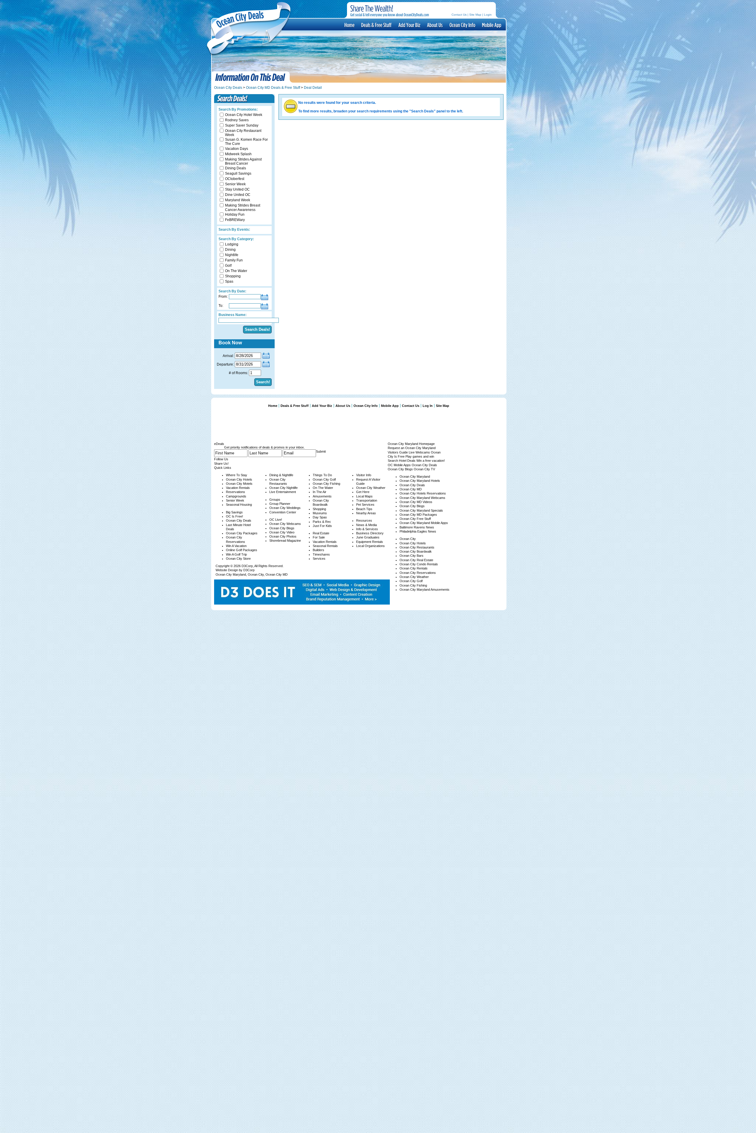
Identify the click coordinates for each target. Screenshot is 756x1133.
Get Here (362, 492)
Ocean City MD (276, 574)
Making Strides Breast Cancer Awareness (242, 207)
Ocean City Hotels (239, 479)
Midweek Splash (238, 154)
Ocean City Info (462, 25)
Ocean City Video (281, 532)
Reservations (235, 492)
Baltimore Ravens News (417, 527)
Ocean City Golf (324, 479)
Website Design (227, 570)
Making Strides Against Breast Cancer (243, 161)
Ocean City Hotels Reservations (423, 493)
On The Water (236, 271)
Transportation (366, 500)
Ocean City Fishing (326, 483)
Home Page (348, 25)
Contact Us (459, 14)
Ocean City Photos (282, 536)
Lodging (231, 244)
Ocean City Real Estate (416, 560)
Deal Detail (313, 88)
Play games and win (419, 456)
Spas (229, 281)
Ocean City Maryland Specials (421, 510)
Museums (320, 513)
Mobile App (491, 25)
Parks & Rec (322, 521)
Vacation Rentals (238, 487)
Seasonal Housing (239, 504)
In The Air (319, 492)
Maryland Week (237, 200)
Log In (428, 405)
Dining (230, 250)
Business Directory (370, 533)
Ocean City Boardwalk (416, 551)
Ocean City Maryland (231, 574)
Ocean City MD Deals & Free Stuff (273, 88)
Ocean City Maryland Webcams (422, 498)
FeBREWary (235, 220)
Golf (228, 265)
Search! (263, 382)
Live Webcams (419, 452)
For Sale (319, 537)
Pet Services (365, 504)
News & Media (366, 525)
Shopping (233, 276)
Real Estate (321, 533)
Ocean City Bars (411, 555)
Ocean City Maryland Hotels (420, 480)
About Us (434, 25)
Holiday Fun (235, 214)
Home (272, 405)
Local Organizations (370, 546)
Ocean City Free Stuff (415, 518)
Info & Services (367, 529)
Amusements (322, 496)
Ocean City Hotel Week (243, 115)
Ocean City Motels (239, 483)
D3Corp (247, 566)
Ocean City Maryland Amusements (424, 589)
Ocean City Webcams (285, 523)
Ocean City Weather (370, 487)
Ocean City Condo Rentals (419, 564)
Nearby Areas (366, 513)
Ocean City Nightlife (283, 487)
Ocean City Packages (242, 533)
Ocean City (256, 574)
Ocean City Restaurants (417, 547)
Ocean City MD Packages (418, 514)
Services (319, 558)
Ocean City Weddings (285, 508)
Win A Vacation (236, 546)
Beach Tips (364, 509)
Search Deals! (257, 329)
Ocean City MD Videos (416, 502)
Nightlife (231, 255)
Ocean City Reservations (418, 572)
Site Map (475, 14)
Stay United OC (237, 189)
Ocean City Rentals (414, 568)
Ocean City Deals (228, 88)
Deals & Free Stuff (376, 25)
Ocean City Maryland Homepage (411, 444)
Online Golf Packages (241, 550)
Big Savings (234, 512)
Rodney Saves (237, 120)
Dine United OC (237, 195)
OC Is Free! (234, 516)
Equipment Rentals (369, 541)
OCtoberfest (234, 179)
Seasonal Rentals (325, 546)
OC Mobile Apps (399, 465)
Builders (318, 550)
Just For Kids (322, 526)
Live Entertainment (282, 492)
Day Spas (320, 517)
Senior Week (235, 184)
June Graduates (367, 537)
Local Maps (364, 496)
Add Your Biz (322, 405)
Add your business (409, 25)
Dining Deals (235, 168)
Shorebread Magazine (285, 540)
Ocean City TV (424, 469)
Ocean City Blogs (281, 528)
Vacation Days (236, 149)
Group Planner (279, 503)
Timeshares (321, 554)
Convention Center (282, 512)
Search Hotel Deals (402, 460)
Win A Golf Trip (236, 554)
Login (488, 14)
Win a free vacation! (430, 460)
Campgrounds (236, 496)
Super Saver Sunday (241, 125)
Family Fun (234, 260)
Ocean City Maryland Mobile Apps (424, 523)
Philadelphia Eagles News (418, 531)
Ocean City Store (238, 558)
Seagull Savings (238, 173)
